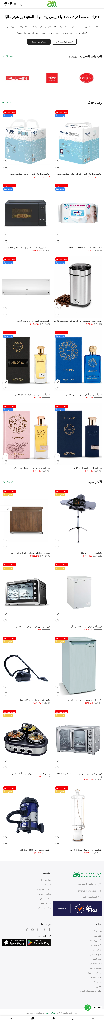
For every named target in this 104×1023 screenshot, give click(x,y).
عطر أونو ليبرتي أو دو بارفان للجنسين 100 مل (84, 394)
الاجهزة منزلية (96, 945)
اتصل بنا (48, 885)
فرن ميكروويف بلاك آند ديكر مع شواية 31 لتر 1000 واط (28, 247)
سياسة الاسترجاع (44, 894)
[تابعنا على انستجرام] (43, 929)
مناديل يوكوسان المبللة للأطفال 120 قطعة (85, 247)
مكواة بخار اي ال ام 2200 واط (89, 553)
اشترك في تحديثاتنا (38, 42)
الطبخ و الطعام (96, 954)
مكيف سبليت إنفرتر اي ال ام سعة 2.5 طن (33, 321)
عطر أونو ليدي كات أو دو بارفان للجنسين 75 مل (31, 468)
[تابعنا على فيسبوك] (49, 929)
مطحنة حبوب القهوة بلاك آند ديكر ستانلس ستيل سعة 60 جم (78, 321)
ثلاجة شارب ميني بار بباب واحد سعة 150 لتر (84, 700)
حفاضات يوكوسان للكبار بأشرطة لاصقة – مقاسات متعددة (79, 174)
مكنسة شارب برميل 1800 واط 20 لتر (35, 850)
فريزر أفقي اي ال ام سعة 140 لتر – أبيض (85, 626)
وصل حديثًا (98, 931)
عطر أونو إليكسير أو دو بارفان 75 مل (87, 468)
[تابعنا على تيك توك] (26, 929)
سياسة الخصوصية (44, 889)
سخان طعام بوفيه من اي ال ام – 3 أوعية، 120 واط (30, 773)
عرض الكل (8, 56)
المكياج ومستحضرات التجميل (90, 991)
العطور (99, 986)
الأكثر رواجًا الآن (96, 940)
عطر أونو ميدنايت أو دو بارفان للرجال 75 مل (32, 394)
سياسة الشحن (45, 898)
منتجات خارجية (96, 968)
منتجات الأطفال (96, 963)
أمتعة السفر (97, 959)
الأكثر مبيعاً (98, 936)
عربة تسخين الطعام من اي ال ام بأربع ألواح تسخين (30, 553)
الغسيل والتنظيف (95, 977)
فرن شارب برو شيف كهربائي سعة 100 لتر (33, 626)
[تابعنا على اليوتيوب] (32, 929)
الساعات (98, 995)
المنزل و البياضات (95, 982)
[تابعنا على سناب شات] (38, 929)
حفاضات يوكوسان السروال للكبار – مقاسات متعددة (29, 174)
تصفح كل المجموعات (64, 42)
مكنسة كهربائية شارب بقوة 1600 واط (35, 700)
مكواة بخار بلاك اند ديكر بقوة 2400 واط (86, 850)
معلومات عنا (46, 880)
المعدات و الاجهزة (95, 972)
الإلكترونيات (97, 950)
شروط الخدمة (45, 903)
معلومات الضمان (44, 908)
